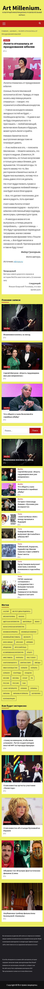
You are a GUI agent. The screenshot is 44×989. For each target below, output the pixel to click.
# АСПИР (6, 611)
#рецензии (7, 647)
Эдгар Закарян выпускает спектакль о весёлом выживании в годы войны (29, 566)
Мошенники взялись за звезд (16, 334)
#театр (29, 652)
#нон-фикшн (8, 642)
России (6, 683)
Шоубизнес (36, 693)
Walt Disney (31, 657)
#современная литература (13, 652)
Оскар (24, 678)
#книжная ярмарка (10, 632)
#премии (29, 642)
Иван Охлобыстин (10, 668)
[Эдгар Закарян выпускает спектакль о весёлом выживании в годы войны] (9, 566)
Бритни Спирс (25, 662)
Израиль (34, 668)
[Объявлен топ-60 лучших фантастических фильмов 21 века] (22, 854)
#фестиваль (7, 657)
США (24, 683)
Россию (16, 683)
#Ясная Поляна (9, 616)
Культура (7, 734)
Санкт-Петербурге (10, 688)
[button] (4, 23)
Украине (24, 688)
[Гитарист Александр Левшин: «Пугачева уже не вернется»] (9, 504)
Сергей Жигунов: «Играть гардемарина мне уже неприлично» (29, 474)
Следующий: (25, 286)
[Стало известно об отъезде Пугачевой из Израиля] (22, 811)
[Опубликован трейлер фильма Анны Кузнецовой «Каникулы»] (22, 896)
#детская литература (11, 621)
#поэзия (19, 642)
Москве (6, 678)
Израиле (24, 668)
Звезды (37, 662)
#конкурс (27, 637)
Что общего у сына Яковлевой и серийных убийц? (28, 489)
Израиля (6, 673)
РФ (32, 678)
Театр (20, 514)
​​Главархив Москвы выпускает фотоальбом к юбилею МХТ (29, 534)
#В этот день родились (21, 611)
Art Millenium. (22, 8)
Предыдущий (22, 276)
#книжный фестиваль (11, 637)
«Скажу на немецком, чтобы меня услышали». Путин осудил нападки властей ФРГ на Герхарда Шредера (18, 743)
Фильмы (6, 693)
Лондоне (28, 673)
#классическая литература (13, 626)
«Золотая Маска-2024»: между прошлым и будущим (28, 519)
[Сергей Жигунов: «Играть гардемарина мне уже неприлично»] (22, 356)
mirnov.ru (18, 261)
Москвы (16, 678)
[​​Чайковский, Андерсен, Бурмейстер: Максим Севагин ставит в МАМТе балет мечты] (9, 550)
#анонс (21, 616)
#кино (37, 621)
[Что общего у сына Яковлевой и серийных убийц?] (22, 397)
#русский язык (20, 647)
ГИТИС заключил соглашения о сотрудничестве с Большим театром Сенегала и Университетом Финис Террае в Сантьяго (28, 587)
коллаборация (9, 698)
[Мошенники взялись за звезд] (22, 317)
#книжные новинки (28, 632)
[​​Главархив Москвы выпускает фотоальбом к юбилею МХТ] (9, 534)
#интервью (27, 621)
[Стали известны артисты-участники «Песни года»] (22, 768)
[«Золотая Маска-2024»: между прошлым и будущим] (9, 519)
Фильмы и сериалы (20, 693)
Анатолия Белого (10, 662)
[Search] (39, 23)
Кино (6, 865)
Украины (33, 688)
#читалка (19, 657)
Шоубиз (6, 40)
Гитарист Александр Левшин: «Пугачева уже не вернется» (28, 504)
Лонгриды (17, 673)
